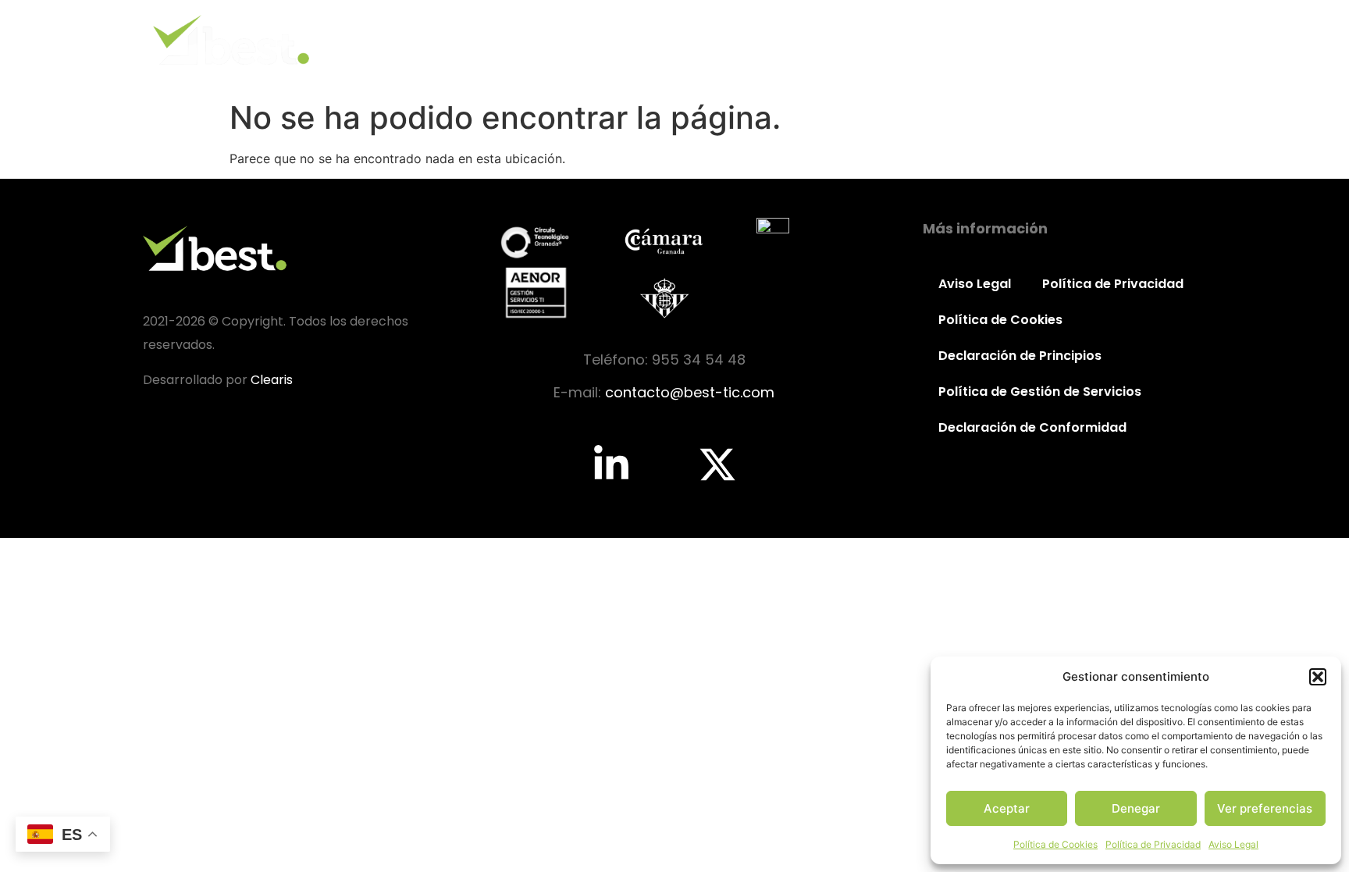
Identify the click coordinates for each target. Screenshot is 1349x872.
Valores (871, 39)
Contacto (1158, 39)
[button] (1318, 677)
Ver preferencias (1264, 808)
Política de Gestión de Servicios (1039, 391)
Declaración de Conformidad (1032, 427)
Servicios (964, 39)
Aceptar (1007, 808)
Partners (1060, 39)
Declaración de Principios (1020, 356)
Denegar (1136, 808)
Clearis (272, 380)
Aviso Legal (1233, 844)
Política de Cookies (1055, 844)
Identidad (777, 39)
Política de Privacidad (1153, 844)
